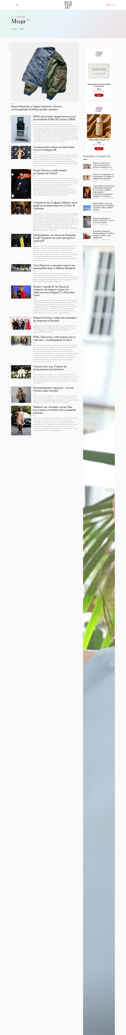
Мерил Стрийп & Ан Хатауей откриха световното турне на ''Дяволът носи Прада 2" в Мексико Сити (54, 291)
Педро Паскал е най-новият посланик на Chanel (50, 172)
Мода (21, 29)
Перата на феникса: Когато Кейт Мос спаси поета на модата (103, 220)
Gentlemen (96, 211)
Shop (109, 5)
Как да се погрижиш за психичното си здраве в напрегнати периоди (103, 176)
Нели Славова (105, 224)
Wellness (96, 169)
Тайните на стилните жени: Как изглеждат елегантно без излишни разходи (54, 409)
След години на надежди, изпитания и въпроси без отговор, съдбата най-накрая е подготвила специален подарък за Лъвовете (104, 191)
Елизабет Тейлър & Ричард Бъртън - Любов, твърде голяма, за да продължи (103, 234)
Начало (15, 29)
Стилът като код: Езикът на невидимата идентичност (50, 368)
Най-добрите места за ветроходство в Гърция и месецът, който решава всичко (104, 206)
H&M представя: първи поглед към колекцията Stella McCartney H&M (54, 118)
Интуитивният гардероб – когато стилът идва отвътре (53, 389)
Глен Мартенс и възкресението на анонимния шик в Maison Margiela (54, 267)
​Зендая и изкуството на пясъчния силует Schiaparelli (53, 149)
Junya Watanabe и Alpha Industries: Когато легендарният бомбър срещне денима (36, 108)
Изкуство (96, 239)
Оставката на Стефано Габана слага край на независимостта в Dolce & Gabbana (55, 205)
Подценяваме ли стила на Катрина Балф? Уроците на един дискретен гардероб (54, 238)
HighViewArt (107, 180)
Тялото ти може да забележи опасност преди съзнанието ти (102, 165)
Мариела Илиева (108, 169)
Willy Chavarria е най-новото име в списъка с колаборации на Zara (54, 338)
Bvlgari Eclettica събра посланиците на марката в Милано (55, 319)
